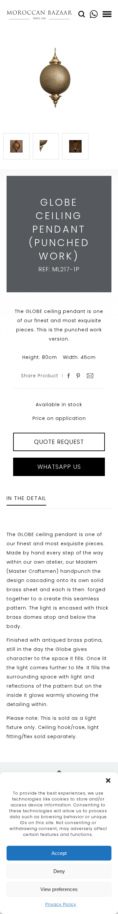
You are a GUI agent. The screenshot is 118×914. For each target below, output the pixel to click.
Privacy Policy (60, 904)
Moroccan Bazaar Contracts (39, 16)
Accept (59, 853)
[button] (108, 780)
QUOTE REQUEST (59, 442)
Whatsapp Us (59, 467)
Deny (59, 871)
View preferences (59, 889)
